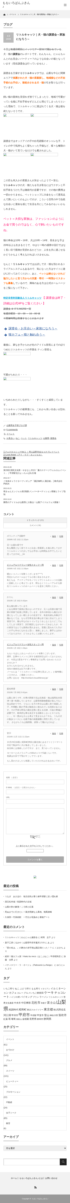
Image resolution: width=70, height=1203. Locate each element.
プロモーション (13, 1092)
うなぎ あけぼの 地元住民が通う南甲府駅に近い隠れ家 (31, 896)
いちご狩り (8, 988)
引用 (61, 536)
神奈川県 (54, 1015)
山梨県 (46, 438)
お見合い (10, 438)
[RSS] (35, 1186)
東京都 (48, 1009)
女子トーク (11, 1113)
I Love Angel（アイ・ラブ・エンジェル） (24, 455)
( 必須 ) (12, 777)
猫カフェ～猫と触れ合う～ (26, 334)
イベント (10, 434)
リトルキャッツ (35, 438)
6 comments (12, 429)
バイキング (26, 996)
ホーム (14, 1178)
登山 (46, 1015)
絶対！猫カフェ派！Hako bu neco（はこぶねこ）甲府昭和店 (33, 956)
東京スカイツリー (35, 1010)
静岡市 (40, 1019)
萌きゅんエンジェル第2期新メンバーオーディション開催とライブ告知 (34, 493)
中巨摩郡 (26, 1002)
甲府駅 (33, 1015)
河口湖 (7, 1015)
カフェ (13, 992)
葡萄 (13, 1019)
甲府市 (24, 1015)
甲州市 (15, 1015)
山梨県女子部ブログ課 (16, 425)
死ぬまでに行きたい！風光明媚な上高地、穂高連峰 (28, 912)
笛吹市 (62, 1015)
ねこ (18, 438)
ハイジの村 (15, 997)
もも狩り (35, 988)
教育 (8, 1123)
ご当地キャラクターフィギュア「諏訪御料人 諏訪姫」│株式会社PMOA (32, 482)
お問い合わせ (51, 1178)
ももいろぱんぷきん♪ (40, 1199)
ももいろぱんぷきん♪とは (31, 1178)
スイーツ (10, 1071)
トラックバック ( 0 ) (35, 520)
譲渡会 (53, 438)
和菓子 (44, 1003)
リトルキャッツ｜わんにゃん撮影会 (21, 937)
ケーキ (49, 992)
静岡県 (47, 1019)
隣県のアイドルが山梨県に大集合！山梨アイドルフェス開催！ (31, 502)
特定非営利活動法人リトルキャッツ (22, 298)
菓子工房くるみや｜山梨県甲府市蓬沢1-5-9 (25, 942)
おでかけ (10, 1050)
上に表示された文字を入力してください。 (35, 846)
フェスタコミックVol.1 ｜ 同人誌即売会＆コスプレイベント (32, 452)
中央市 (17, 1003)
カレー (20, 993)
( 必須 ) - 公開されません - (21, 787)
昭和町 (23, 1009)
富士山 (51, 1002)
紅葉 (5, 1019)
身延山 (19, 1019)
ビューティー (12, 1081)
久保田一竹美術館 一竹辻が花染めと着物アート (27, 917)
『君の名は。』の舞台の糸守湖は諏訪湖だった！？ (28, 948)
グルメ (9, 1060)
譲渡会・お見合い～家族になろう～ (32, 328)
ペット (24, 438)
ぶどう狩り (25, 988)
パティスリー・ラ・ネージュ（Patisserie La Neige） (29, 965)
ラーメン (43, 997)
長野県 (33, 1019)
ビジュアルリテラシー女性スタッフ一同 (25, 565)
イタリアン (45, 989)
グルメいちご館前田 (34, 993)
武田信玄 (61, 1009)
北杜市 (35, 1002)
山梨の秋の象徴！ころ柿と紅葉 (19, 907)
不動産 (9, 1102)
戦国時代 (13, 1009)
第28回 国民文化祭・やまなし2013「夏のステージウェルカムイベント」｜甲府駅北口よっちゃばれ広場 (34, 471)
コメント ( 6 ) (35, 525)
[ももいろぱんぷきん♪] (17, 4)
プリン (36, 997)
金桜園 (25, 1019)
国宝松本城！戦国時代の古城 (18, 902)
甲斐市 (40, 1015)
